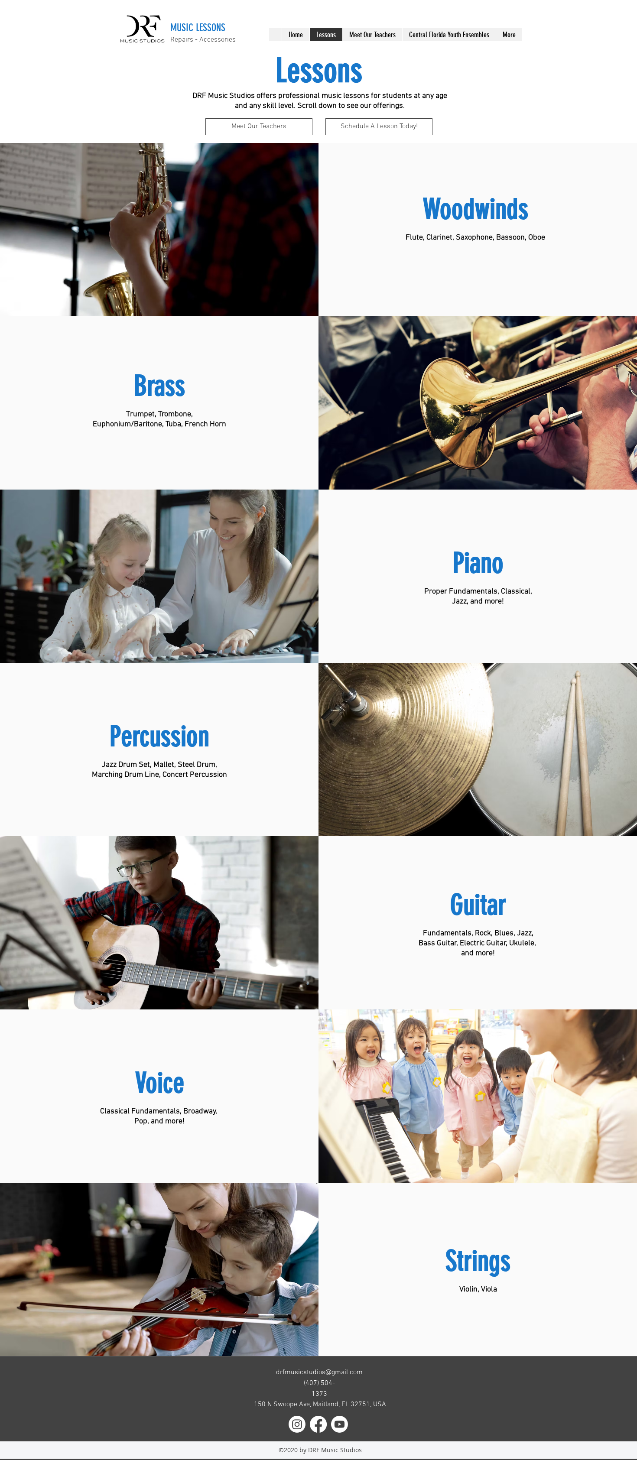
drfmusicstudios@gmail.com (319, 1372)
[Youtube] (339, 1424)
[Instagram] (297, 1424)
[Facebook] (318, 1424)
